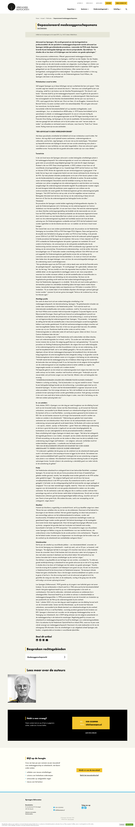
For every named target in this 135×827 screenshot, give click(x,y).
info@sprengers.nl (94, 724)
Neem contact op (121, 3)
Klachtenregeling (29, 814)
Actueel (79, 3)
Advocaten (99, 3)
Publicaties (49, 18)
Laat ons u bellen (91, 733)
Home (37, 18)
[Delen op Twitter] (40, 640)
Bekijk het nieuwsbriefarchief (89, 775)
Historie (108, 3)
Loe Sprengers (42, 28)
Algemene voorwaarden (30, 812)
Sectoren (84, 9)
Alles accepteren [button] (129, 824)
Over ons (88, 3)
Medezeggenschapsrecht (37, 657)
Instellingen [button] (122, 824)
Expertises (71, 9)
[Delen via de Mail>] (47, 640)
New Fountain (71, 819)
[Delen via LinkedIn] (37, 640)
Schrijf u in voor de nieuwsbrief (89, 770)
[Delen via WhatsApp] (43, 640)
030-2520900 (92, 721)
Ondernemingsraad (100, 9)
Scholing (117, 9)
